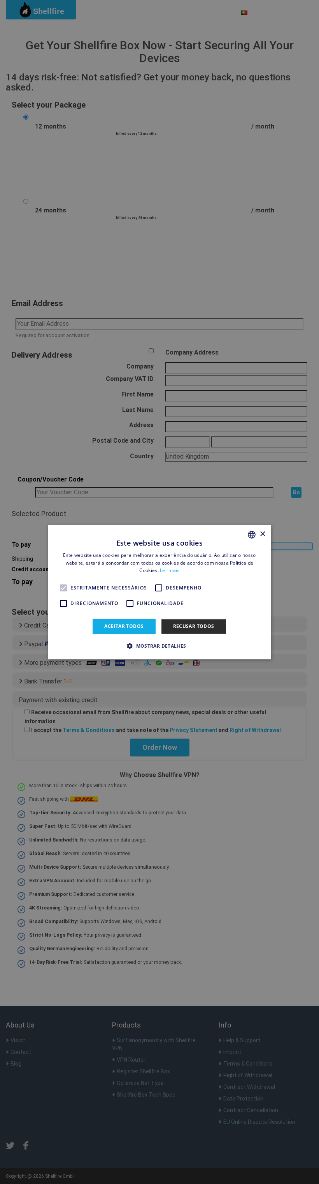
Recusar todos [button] (193, 626)
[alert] (159, 592)
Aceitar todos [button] (124, 626)
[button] (159, 646)
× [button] (262, 534)
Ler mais (169, 570)
